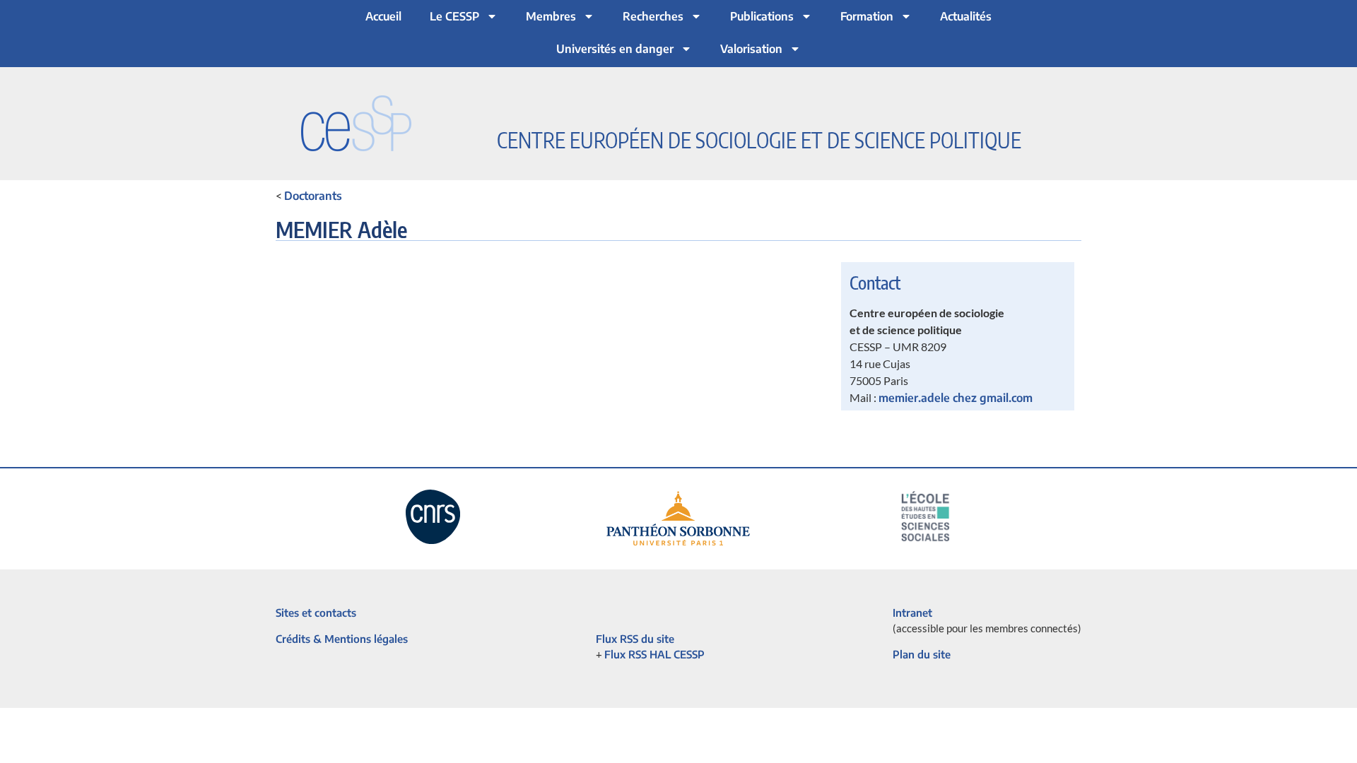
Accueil (383, 16)
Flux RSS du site (635, 638)
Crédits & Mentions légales (342, 638)
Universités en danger (615, 49)
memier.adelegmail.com (956, 398)
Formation (866, 16)
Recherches (653, 16)
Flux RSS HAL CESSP (654, 654)
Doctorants (313, 196)
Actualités (966, 16)
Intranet (912, 612)
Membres (551, 16)
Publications (762, 16)
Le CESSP (454, 16)
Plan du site (922, 654)
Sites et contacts (316, 612)
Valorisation (751, 49)
